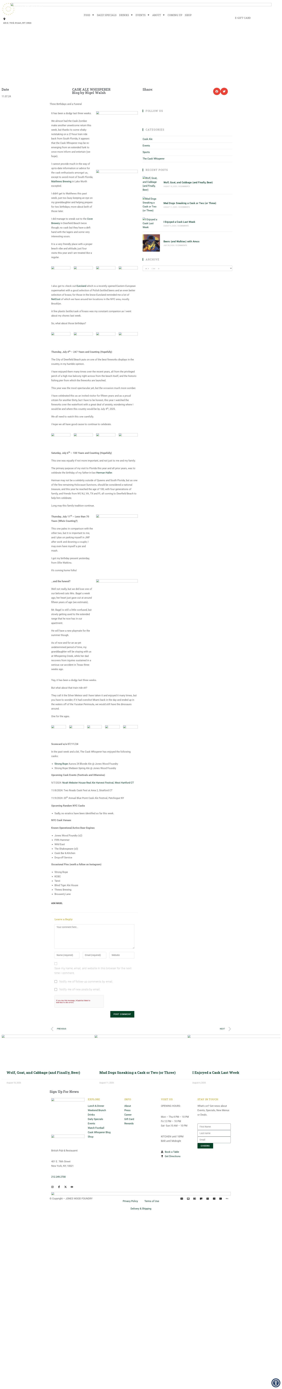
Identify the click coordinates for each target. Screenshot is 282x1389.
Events (141, 15)
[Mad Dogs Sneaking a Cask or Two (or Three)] (151, 204)
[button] (216, 91)
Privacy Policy (130, 1201)
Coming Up (175, 15)
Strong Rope (61, 763)
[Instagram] (152, 119)
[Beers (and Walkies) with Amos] (151, 243)
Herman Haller (104, 472)
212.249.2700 (58, 1176)
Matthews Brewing (61, 181)
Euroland (81, 286)
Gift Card (129, 1119)
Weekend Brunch (97, 1110)
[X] (145, 119)
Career (128, 1114)
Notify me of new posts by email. (79, 989)
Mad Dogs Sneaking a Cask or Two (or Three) (190, 203)
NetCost (55, 299)
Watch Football (96, 1127)
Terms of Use (151, 1201)
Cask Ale (147, 139)
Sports (146, 152)
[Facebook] (148, 119)
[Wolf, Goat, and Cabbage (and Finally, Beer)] (151, 184)
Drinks (124, 15)
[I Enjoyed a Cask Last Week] (151, 223)
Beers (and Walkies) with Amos (182, 241)
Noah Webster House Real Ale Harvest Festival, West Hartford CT (98, 782)
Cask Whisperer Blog (99, 1132)
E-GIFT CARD (243, 17)
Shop (188, 15)
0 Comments (184, 186)
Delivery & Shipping (141, 1208)
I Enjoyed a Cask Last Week (179, 221)
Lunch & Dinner (96, 1105)
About (156, 15)
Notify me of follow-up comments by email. (86, 981)
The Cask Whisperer (153, 158)
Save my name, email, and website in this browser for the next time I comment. (93, 971)
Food (87, 15)
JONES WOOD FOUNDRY (79, 1198)
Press (127, 1110)
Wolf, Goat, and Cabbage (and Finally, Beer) (188, 182)
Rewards (129, 1123)
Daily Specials (107, 15)
